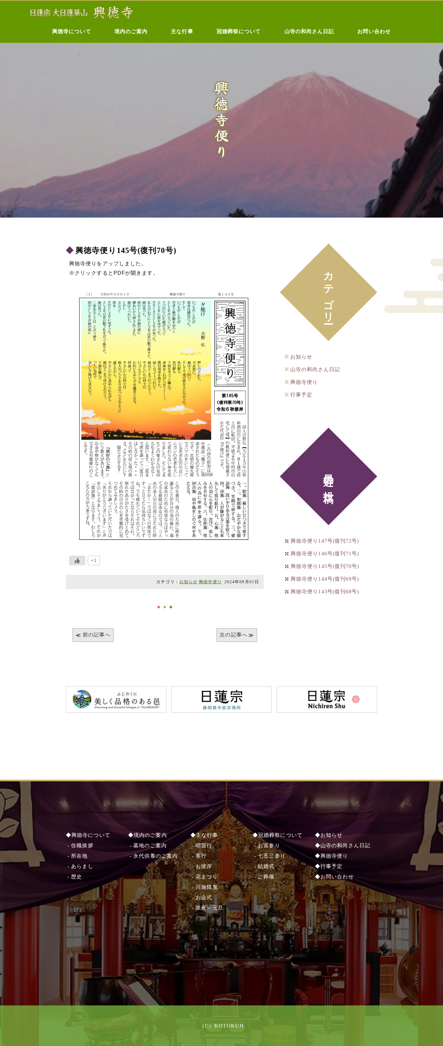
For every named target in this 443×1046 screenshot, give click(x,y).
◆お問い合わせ (334, 876)
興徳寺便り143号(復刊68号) (325, 591)
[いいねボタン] (77, 560)
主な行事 (182, 31)
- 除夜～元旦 (206, 908)
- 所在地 (77, 856)
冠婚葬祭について (239, 31)
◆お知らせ (329, 835)
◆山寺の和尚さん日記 (342, 845)
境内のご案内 (131, 31)
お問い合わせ (374, 31)
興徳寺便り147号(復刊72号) (325, 541)
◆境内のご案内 (147, 835)
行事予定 (301, 394)
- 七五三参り (269, 856)
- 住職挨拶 (79, 845)
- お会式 (201, 897)
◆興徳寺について (88, 835)
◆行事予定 (329, 866)
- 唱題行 (201, 845)
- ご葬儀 (264, 876)
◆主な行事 (204, 835)
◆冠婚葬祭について (278, 835)
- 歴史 (74, 876)
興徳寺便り (210, 581)
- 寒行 (198, 856)
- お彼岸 (201, 866)
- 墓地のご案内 (147, 845)
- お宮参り (266, 845)
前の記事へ (97, 634)
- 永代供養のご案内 (153, 856)
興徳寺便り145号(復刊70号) (126, 250)
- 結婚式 (264, 866)
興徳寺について (71, 31)
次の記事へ (233, 634)
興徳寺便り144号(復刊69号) (325, 579)
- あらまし (79, 866)
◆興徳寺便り (331, 856)
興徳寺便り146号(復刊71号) (325, 553)
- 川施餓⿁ (204, 887)
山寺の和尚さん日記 (309, 31)
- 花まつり (204, 876)
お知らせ (188, 581)
